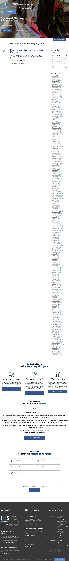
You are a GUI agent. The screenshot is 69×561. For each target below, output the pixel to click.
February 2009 (56, 354)
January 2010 (56, 338)
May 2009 (55, 349)
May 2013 (54, 294)
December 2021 (56, 146)
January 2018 (56, 208)
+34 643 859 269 (25, 7)
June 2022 (55, 136)
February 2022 (56, 143)
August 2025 (55, 92)
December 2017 (56, 210)
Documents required (34, 393)
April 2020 (55, 170)
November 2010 (56, 326)
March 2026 (55, 81)
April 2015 (55, 259)
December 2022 (56, 128)
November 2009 (56, 341)
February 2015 (56, 262)
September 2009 (57, 344)
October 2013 (56, 287)
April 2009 (55, 351)
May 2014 (55, 277)
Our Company (18, 30)
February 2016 (56, 242)
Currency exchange (11, 389)
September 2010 (56, 329)
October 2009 (56, 343)
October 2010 (56, 327)
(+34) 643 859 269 (61, 536)
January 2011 (55, 324)
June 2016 (55, 235)
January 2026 (56, 84)
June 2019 (55, 185)
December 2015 (56, 245)
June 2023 (55, 119)
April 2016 (55, 238)
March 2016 (55, 240)
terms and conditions (42, 486)
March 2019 (55, 190)
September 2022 (57, 131)
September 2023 (57, 116)
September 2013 (56, 289)
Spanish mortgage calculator (32, 524)
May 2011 (54, 319)
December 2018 (56, 193)
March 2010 (55, 334)
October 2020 (56, 161)
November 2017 (56, 212)
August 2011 (55, 316)
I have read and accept (36, 486)
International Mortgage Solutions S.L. (61, 517)
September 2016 (56, 230)
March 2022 (55, 141)
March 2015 (55, 260)
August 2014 (55, 272)
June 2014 (55, 275)
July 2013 (54, 291)
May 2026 (55, 77)
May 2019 (55, 186)
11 (59, 59)
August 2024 (55, 99)
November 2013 (56, 286)
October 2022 (56, 129)
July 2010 (54, 331)
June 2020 (55, 168)
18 (59, 61)
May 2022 (55, 138)
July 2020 (55, 166)
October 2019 (56, 178)
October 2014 (56, 269)
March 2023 (55, 123)
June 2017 (55, 218)
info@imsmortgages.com (10, 7)
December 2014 (56, 265)
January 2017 (56, 223)
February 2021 (56, 156)
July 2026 (55, 76)
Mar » (65, 67)
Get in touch (10, 12)
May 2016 (55, 237)
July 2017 (54, 217)
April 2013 (55, 296)
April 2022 (55, 139)
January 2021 (56, 158)
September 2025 (57, 91)
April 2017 (55, 220)
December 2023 (56, 111)
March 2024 (55, 107)
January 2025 (56, 96)
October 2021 (56, 148)
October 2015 (56, 249)
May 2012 (54, 307)
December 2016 (56, 225)
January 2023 (56, 126)
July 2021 (54, 149)
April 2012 (55, 309)
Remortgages (4, 553)
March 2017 (55, 222)
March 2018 (55, 207)
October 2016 (56, 228)
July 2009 (55, 346)
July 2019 (54, 183)
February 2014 (56, 282)
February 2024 (56, 109)
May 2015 (54, 257)
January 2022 (56, 144)
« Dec (53, 67)
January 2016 (56, 244)
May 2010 (55, 333)
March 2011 (55, 321)
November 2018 (56, 195)
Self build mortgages (57, 391)
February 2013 (56, 299)
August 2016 (55, 232)
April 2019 (55, 188)
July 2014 (54, 274)
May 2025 (55, 94)
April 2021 (55, 153)
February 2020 (56, 173)
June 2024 (55, 102)
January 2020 (56, 175)
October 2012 (56, 302)
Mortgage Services (6, 30)
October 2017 (56, 213)
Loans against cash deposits (8, 542)
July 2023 (55, 118)
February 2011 (56, 322)
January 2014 (56, 284)
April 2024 (55, 106)
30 (54, 65)
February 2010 (56, 336)
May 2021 (54, 151)
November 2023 (56, 113)
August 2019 (55, 181)
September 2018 (56, 198)
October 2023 (56, 114)
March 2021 (55, 155)
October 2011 (55, 312)
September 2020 (57, 163)
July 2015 (54, 254)
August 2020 (55, 165)
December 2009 (56, 339)
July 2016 (54, 233)
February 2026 (56, 82)
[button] (2, 4)
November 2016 (56, 227)
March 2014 (55, 280)
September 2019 (56, 180)
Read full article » (22, 63)
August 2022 (55, 133)
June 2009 (55, 348)
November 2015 (56, 247)
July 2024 (55, 101)
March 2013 (55, 297)
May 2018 (55, 203)
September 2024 (57, 97)
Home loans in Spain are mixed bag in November (27, 51)
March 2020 (55, 171)
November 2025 (56, 87)
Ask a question (59, 559)
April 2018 (55, 205)
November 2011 (56, 311)
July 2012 (54, 306)
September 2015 (56, 250)
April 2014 (55, 279)
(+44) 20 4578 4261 (26, 8)
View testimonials (34, 438)
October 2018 (56, 196)
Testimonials (28, 546)
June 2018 (55, 202)
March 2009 (55, 353)
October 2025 (56, 89)
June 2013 (55, 292)
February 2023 (56, 124)
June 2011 (55, 317)
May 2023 (55, 121)
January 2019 (56, 191)
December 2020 (56, 160)
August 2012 (55, 304)
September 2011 (56, 314)
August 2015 (55, 252)
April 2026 (55, 79)
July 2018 (54, 200)
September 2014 (56, 270)
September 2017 (56, 215)
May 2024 (55, 104)
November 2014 (56, 267)
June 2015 (55, 255)
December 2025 (56, 86)
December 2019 (56, 176)
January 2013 (56, 301)
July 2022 (55, 134)
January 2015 (56, 264)
